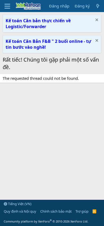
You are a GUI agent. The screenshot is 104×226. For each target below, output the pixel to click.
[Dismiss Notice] (96, 20)
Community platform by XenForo (46, 221)
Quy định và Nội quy (20, 211)
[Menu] (7, 6)
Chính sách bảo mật (56, 211)
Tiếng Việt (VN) (19, 203)
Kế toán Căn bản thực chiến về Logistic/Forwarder (38, 23)
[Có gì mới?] (98, 6)
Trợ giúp (82, 211)
